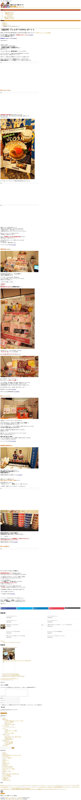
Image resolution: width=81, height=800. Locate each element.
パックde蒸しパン (33, 787)
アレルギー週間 (55, 785)
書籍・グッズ (8, 723)
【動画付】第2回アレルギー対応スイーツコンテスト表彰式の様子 (59, 624)
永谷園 (4, 789)
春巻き (75, 787)
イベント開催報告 (47, 32)
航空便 (48, 789)
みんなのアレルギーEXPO (14, 642)
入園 (45, 787)
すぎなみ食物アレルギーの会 (35, 785)
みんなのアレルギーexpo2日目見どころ (9, 678)
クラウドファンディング (19, 787)
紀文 (44, 789)
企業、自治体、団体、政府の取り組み (13, 736)
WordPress (7, 798)
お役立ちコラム (8, 738)
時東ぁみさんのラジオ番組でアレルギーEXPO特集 (15, 635)
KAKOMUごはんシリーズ (11, 785)
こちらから (31, 34)
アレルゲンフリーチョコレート (65, 785)
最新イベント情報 (9, 741)
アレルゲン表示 (75, 785)
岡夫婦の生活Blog (9, 739)
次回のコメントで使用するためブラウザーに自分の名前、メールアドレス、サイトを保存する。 (22, 704)
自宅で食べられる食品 (10, 724)
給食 (46, 789)
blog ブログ (5, 745)
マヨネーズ (38, 787)
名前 (1, 698)
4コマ (2, 785)
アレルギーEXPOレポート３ (11, 620)
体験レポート (6, 642)
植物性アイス (78, 787)
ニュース (7, 735)
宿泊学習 (62, 787)
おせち (26, 785)
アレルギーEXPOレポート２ (52, 620)
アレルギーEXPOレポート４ (52, 616)
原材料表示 (52, 787)
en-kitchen (5, 785)
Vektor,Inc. (21, 798)
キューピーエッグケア (12, 787)
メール (2, 700)
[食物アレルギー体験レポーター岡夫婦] (12, 7)
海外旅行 (8, 789)
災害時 (11, 789)
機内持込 (1, 789)
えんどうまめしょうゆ (18, 785)
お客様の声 (7, 744)
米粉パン (40, 789)
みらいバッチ (45, 785)
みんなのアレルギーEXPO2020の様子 (13, 631)
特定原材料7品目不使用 (21, 789)
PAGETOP (2, 793)
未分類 (4, 718)
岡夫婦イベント (39, 32)
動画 (49, 787)
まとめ (42, 785)
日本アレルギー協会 (70, 787)
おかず (6, 731)
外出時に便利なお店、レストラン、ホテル (14, 720)
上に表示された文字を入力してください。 (9, 709)
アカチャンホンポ (50, 785)
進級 (52, 789)
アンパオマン (4, 787)
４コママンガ (6, 725)
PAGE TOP (78, 775)
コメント (2, 696)
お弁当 (6, 729)
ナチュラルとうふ (27, 787)
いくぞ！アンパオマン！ (10, 726)
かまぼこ (29, 785)
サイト (1, 702)
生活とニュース (6, 734)
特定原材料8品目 (33, 789)
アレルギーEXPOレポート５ (11, 616)
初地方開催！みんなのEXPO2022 (12, 624)
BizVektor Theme (13, 798)
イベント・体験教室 (9, 721)
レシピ (4, 728)
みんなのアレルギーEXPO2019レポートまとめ (55, 635)
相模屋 (37, 789)
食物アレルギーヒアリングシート (59, 789)
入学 (47, 787)
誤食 (50, 789)
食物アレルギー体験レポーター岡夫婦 (13, 797)
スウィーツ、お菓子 (9, 733)
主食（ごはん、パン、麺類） (11, 730)
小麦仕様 (66, 787)
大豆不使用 (58, 787)
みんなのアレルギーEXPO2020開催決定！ (55, 631)
